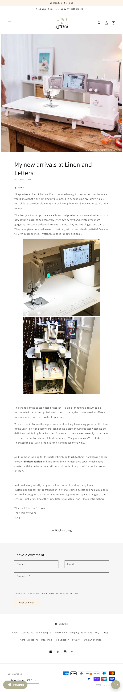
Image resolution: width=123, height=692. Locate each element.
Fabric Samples (44, 632)
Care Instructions (29, 639)
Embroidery (61, 632)
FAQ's (98, 632)
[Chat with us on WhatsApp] (115, 684)
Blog (106, 632)
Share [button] (21, 187)
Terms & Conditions (92, 639)
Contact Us (27, 632)
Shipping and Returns (81, 632)
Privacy (75, 639)
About (15, 632)
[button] (9, 22)
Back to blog (63, 530)
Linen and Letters (108, 685)
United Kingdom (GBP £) (21, 680)
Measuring (46, 639)
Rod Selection (62, 639)
